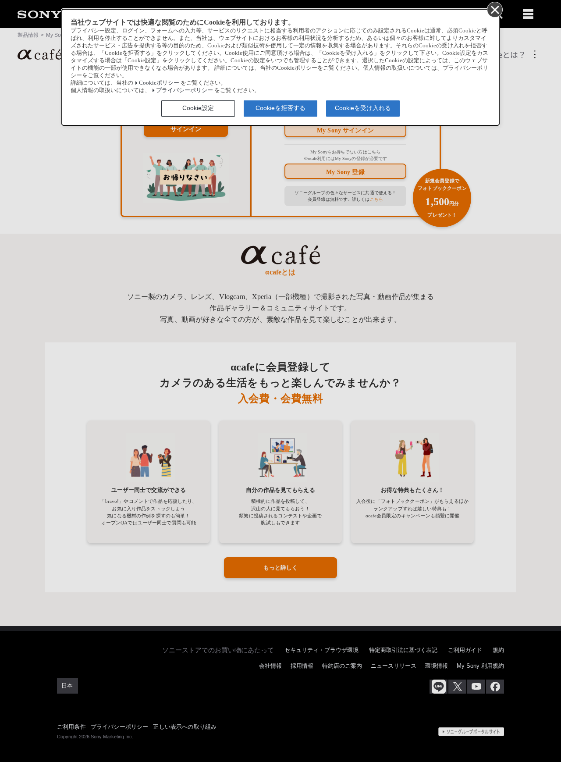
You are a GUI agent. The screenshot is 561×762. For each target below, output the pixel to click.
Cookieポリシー (159, 83)
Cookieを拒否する (280, 107)
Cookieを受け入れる (363, 107)
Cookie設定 (198, 107)
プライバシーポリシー (184, 90)
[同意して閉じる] (494, 9)
